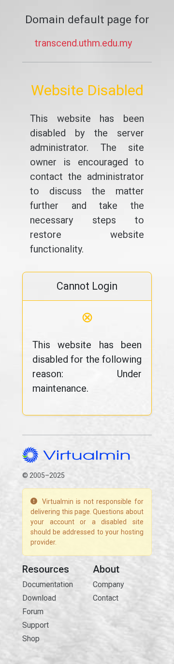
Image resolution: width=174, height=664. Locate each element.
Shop (31, 638)
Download (39, 598)
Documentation (47, 584)
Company (108, 584)
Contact (105, 598)
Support (35, 625)
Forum (33, 611)
